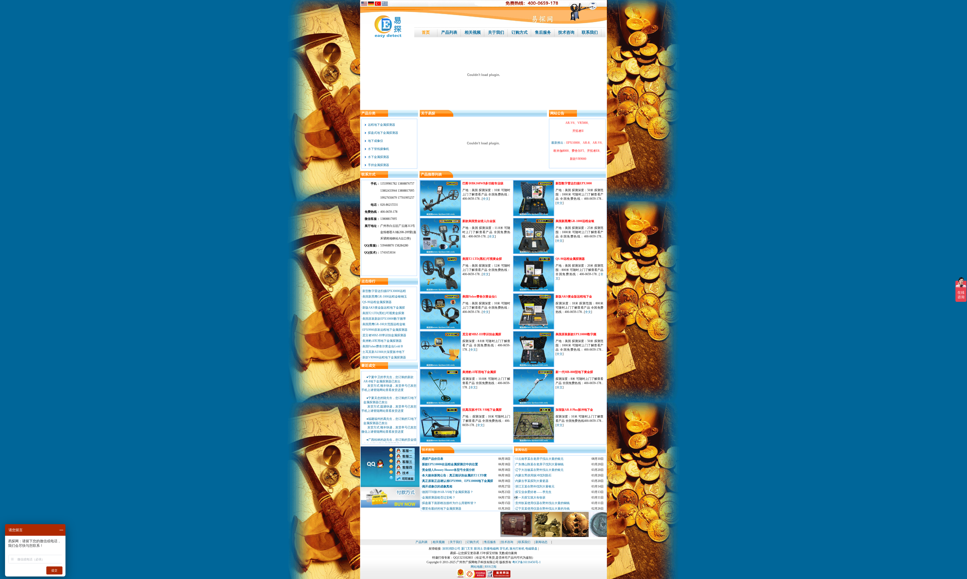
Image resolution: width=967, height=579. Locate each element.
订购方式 (473, 542)
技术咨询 (428, 449)
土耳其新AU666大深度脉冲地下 (383, 352)
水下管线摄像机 (378, 149)
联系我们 (524, 542)
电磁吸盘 (531, 548)
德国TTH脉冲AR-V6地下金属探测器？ (447, 492)
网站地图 (477, 566)
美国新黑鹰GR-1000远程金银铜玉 (384, 296)
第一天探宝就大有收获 (530, 497)
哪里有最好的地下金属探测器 (441, 508)
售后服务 (490, 542)
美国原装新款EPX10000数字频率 (384, 318)
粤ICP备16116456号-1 (526, 562)
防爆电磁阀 (491, 548)
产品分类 (368, 113)
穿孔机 (504, 548)
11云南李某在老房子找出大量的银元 (539, 459)
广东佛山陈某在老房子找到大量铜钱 (539, 464)
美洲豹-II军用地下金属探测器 (382, 341)
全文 (486, 198)
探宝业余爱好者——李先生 (533, 492)
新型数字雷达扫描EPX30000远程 (384, 291)
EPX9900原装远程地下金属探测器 (384, 330)
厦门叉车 (467, 548)
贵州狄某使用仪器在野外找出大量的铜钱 (542, 503)
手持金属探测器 (378, 165)
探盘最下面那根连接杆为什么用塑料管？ (449, 503)
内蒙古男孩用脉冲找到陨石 (533, 475)
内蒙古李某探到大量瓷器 (531, 481)
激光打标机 (517, 548)
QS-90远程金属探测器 (377, 302)
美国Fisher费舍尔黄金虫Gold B (382, 346)
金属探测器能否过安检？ (438, 497)
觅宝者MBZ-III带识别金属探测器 (384, 335)
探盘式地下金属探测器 (383, 133)
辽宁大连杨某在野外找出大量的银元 (539, 470)
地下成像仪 (375, 141)
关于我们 (456, 542)
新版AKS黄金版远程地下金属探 (383, 307)
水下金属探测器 (378, 157)
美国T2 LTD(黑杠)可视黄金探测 (383, 313)
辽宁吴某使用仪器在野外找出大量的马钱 (542, 508)
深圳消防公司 (451, 548)
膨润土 (478, 548)
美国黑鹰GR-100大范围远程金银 (383, 324)
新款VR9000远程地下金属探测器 (384, 357)
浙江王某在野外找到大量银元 (535, 486)
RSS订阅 (490, 566)
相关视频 (439, 542)
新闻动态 (521, 449)
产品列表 (422, 542)
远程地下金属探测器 (381, 125)
